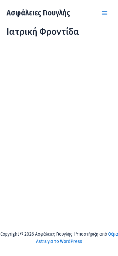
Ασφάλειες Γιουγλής (38, 12)
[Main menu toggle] (104, 13)
